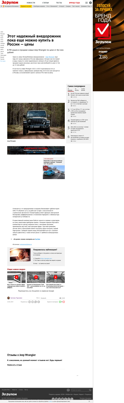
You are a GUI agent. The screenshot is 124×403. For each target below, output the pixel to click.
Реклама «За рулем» (85, 398)
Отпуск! (61, 6)
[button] (89, 401)
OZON (28, 152)
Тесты (59, 3)
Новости (31, 3)
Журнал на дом (26, 6)
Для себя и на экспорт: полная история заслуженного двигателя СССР (79, 128)
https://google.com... (47, 258)
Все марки (3, 61)
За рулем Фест (6, 389)
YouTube (37, 239)
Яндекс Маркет (41, 152)
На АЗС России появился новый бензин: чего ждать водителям (80, 94)
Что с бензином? (52, 6)
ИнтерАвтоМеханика (11, 6)
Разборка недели (39, 6)
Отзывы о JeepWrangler (21, 355)
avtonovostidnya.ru (26, 244)
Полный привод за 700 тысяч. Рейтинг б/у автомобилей (79, 120)
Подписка (88, 394)
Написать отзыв (14, 365)
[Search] (90, 390)
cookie (50, 401)
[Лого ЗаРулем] (10, 2)
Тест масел (75, 6)
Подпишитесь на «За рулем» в (36, 291)
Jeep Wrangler (50, 57)
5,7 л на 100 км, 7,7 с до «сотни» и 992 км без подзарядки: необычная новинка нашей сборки (80, 111)
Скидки (68, 6)
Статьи (45, 3)
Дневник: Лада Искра (88, 6)
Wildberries (69, 394)
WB (32, 152)
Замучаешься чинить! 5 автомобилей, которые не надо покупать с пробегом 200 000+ (80, 137)
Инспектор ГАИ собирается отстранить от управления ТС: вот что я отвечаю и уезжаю (79, 102)
